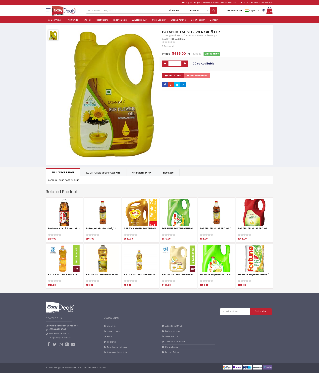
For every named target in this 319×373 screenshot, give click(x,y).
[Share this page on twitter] (177, 84)
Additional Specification (103, 172)
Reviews (168, 172)
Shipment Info (141, 172)
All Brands (73, 19)
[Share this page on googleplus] (171, 84)
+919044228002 (230, 2)
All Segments (54, 19)
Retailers (87, 19)
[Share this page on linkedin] (183, 84)
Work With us (171, 336)
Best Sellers (102, 19)
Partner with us (172, 331)
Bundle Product (139, 19)
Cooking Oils (168, 35)
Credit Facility (198, 19)
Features (111, 341)
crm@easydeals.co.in (261, 2)
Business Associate (117, 352)
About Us (111, 326)
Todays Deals (120, 19)
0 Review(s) (168, 46)
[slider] (168, 42)
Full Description (63, 172)
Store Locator (158, 19)
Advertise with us (173, 325)
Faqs (109, 336)
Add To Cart (174, 75)
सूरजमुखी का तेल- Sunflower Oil (191, 35)
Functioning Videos (117, 347)
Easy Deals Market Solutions (92, 367)
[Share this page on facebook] (165, 84)
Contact (214, 19)
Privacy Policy (172, 352)
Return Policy (171, 347)
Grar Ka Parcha (178, 19)
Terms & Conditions (175, 341)
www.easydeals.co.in (59, 333)
